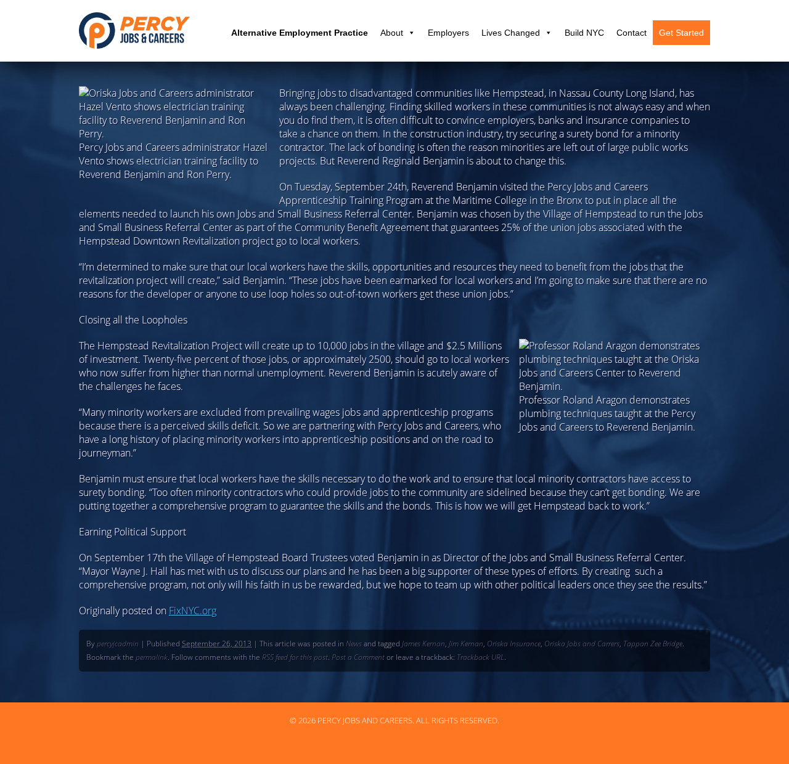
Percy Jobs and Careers (134, 30)
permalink (152, 657)
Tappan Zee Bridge (652, 643)
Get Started (681, 33)
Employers (448, 33)
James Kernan (423, 643)
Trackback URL (480, 657)
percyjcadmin (118, 643)
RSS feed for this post (295, 657)
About (391, 33)
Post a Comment (358, 657)
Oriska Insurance (514, 643)
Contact (631, 33)
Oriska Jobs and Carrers (581, 643)
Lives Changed (510, 33)
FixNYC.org (192, 610)
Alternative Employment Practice (299, 33)
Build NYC (584, 33)
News (354, 643)
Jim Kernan (466, 643)
